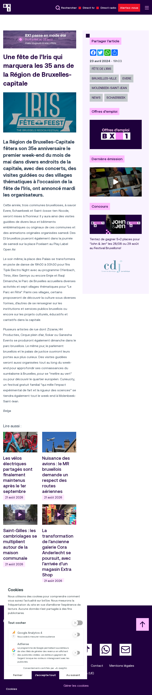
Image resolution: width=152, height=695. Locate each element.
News (96, 97)
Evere (127, 78)
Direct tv (88, 8)
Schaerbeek (115, 97)
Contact (97, 665)
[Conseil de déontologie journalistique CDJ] (116, 266)
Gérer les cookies (76, 685)
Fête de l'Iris (101, 68)
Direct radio (108, 8)
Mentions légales (121, 665)
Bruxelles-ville (104, 78)
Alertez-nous (129, 8)
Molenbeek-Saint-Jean (109, 88)
